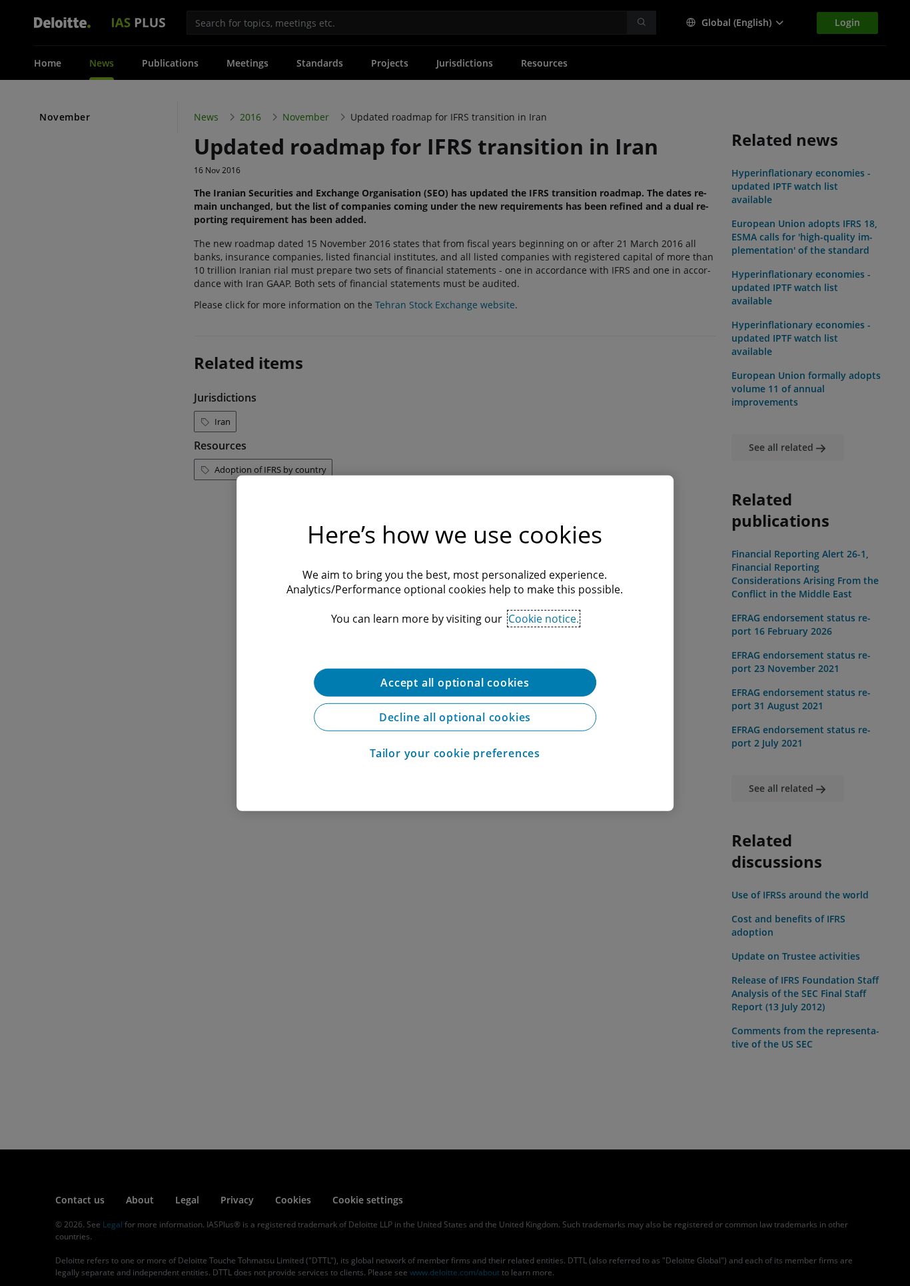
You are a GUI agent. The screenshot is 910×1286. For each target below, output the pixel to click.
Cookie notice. (543, 618)
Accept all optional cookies (455, 682)
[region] (455, 642)
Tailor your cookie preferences (455, 752)
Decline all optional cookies (455, 716)
